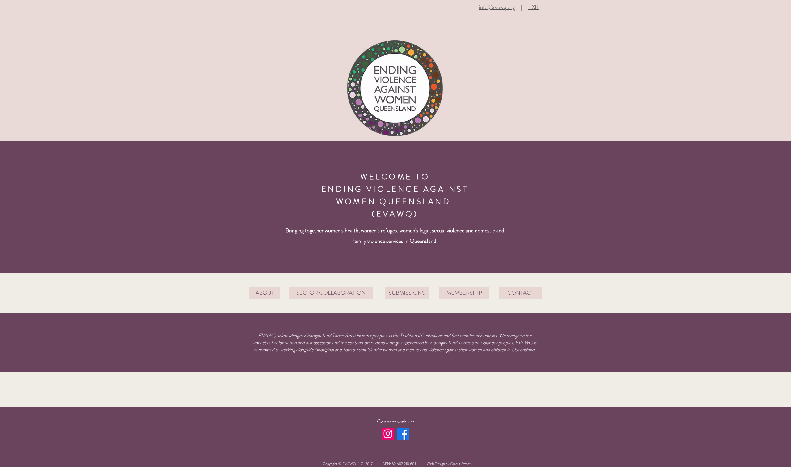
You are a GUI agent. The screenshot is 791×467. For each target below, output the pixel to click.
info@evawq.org (497, 7)
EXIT (533, 7)
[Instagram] (388, 434)
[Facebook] (403, 434)
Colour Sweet (460, 463)
